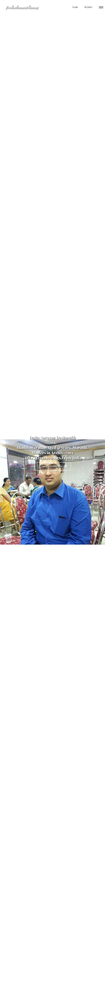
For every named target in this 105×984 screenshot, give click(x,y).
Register (88, 7)
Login (74, 7)
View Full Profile (53, 466)
